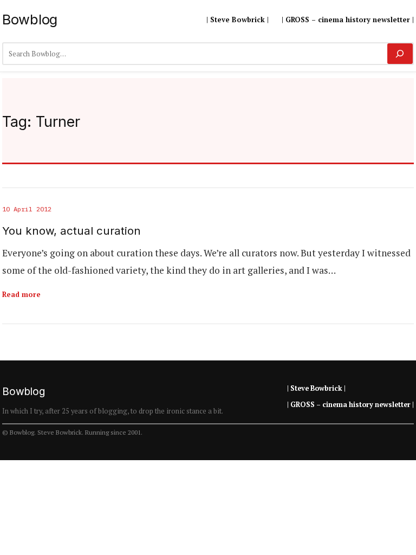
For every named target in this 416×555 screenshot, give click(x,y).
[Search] (400, 53)
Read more (21, 294)
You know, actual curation (71, 230)
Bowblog (29, 19)
